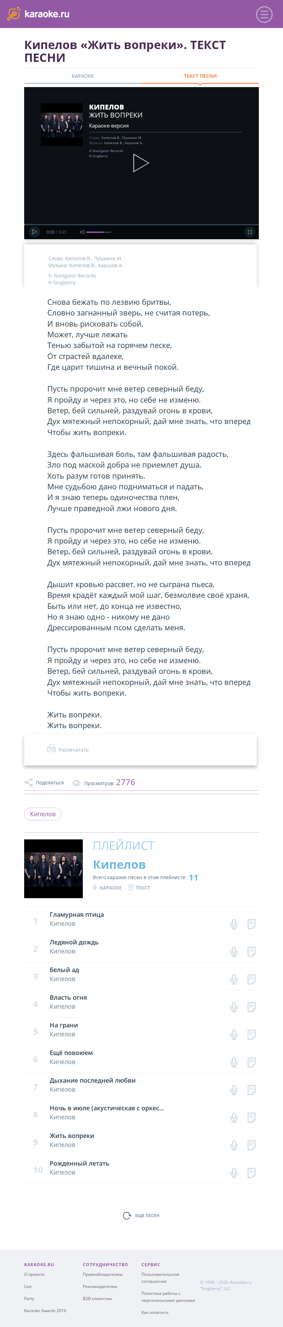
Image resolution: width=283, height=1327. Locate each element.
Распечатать (74, 749)
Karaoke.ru (240, 1282)
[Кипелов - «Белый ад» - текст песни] (251, 978)
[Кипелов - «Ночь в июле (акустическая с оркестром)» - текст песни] (251, 1116)
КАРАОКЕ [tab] (83, 76)
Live (28, 1286)
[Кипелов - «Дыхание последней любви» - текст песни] (251, 1088)
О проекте (34, 1274)
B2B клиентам (97, 1298)
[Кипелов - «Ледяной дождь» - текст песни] (251, 950)
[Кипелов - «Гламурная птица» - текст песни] (251, 922)
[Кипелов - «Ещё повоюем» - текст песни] (251, 1061)
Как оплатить (155, 1312)
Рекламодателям (100, 1286)
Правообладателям (103, 1274)
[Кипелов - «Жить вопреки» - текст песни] (251, 1144)
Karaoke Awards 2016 (45, 1311)
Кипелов (43, 814)
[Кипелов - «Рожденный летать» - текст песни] (251, 1171)
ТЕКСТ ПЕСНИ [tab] (200, 76)
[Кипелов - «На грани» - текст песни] (251, 1033)
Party (29, 1298)
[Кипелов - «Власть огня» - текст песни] (251, 1005)
